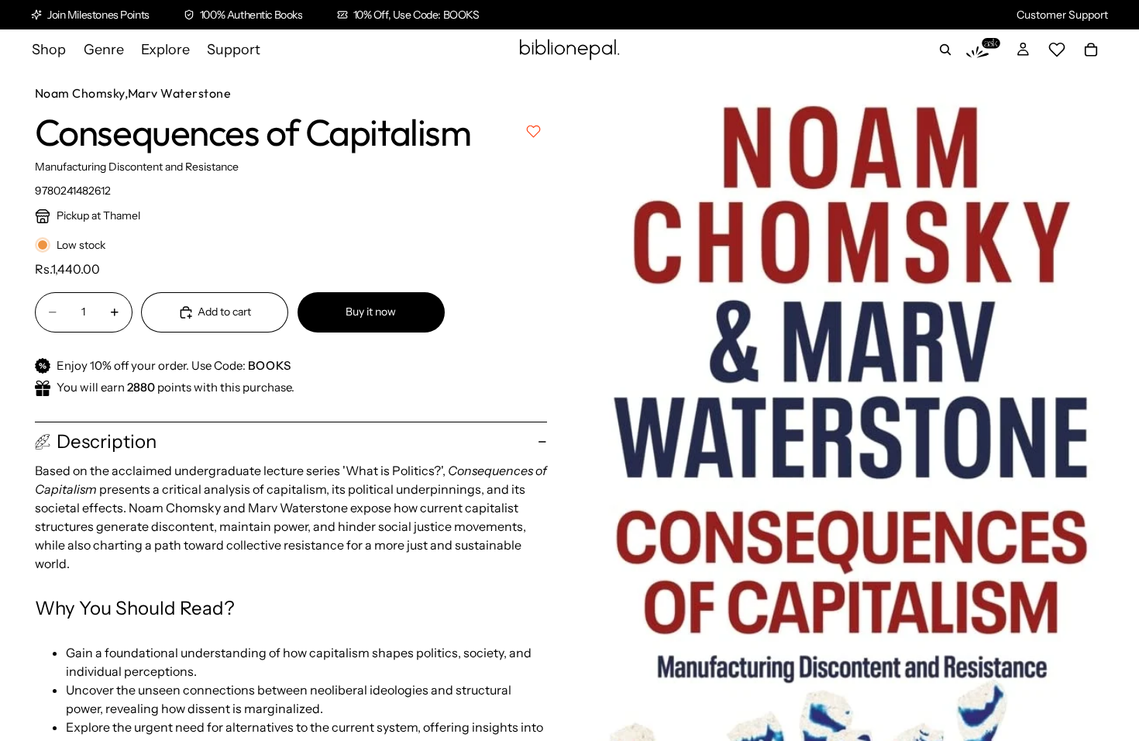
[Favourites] (1057, 50)
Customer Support (1062, 14)
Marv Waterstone (179, 93)
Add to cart (224, 312)
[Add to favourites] (533, 131)
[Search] (945, 50)
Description (107, 441)
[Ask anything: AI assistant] (983, 50)
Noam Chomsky (80, 93)
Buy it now (371, 312)
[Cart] (1091, 50)
